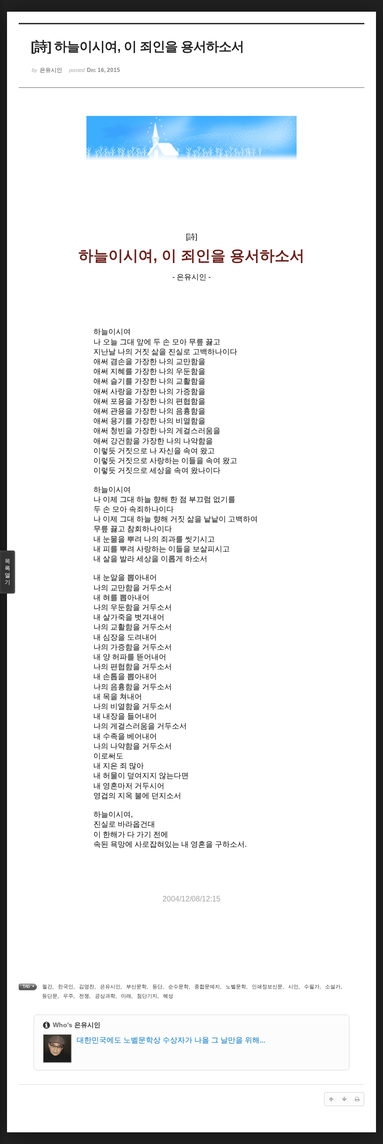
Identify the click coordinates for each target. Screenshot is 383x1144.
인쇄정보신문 (267, 986)
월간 (47, 986)
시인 (293, 986)
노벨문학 (236, 986)
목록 (7, 572)
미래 (126, 996)
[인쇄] (357, 1099)
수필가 (311, 986)
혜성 (168, 996)
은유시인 (110, 986)
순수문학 (178, 986)
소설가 (332, 986)
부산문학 (136, 986)
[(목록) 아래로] (344, 1099)
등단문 (49, 996)
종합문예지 (207, 986)
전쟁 (84, 996)
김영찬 (86, 986)
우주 (68, 996)
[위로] (331, 1099)
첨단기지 (147, 996)
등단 (157, 986)
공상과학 (105, 996)
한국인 (65, 986)
